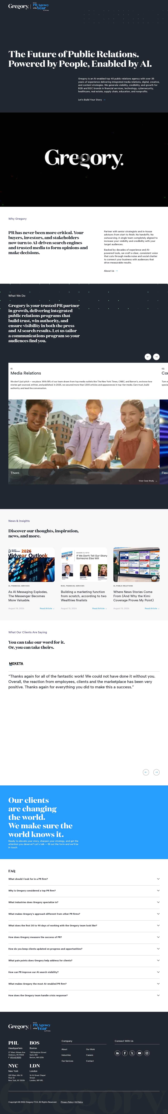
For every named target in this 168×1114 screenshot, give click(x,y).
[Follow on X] (132, 1053)
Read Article (47, 608)
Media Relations (25, 373)
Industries (66, 1055)
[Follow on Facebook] (125, 1053)
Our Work (90, 1049)
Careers (89, 1055)
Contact (90, 1061)
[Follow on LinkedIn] (117, 1053)
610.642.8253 (15, 1058)
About (64, 1049)
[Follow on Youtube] (139, 1053)
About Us (109, 270)
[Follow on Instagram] (147, 1053)
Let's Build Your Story (90, 99)
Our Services (67, 1061)
